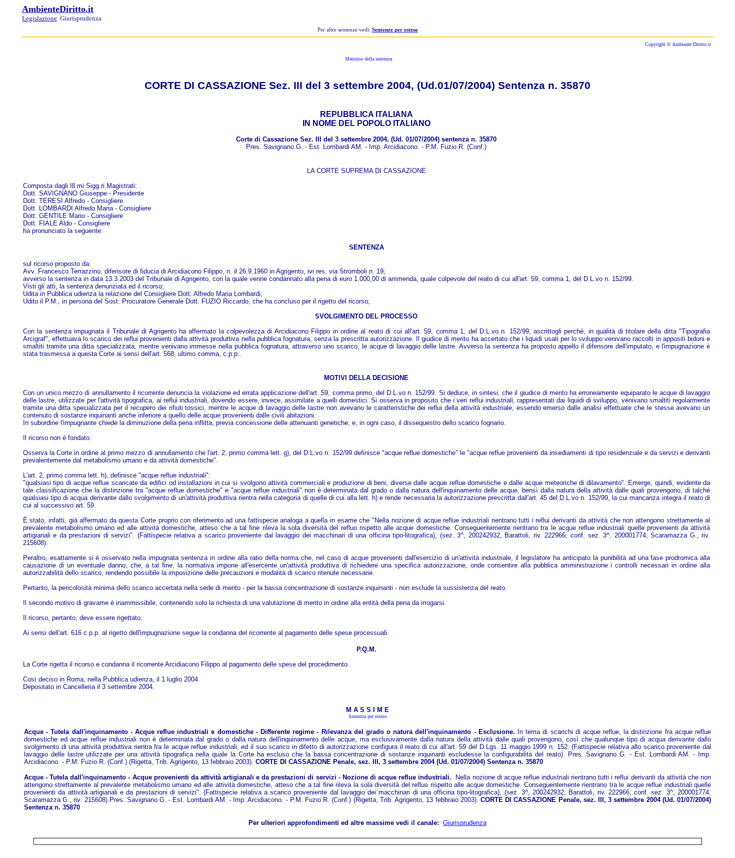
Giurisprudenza (464, 822)
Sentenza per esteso (367, 716)
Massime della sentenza (368, 59)
